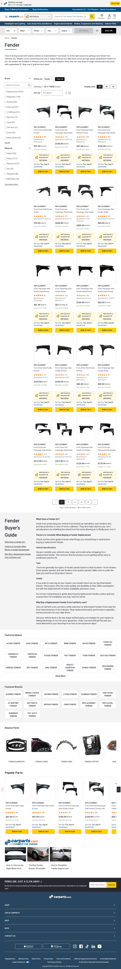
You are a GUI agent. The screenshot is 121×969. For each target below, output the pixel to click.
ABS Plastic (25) (13, 179)
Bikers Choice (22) (14, 138)
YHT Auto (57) (12, 127)
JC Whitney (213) (13, 112)
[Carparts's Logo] (16, 16)
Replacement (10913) (15, 92)
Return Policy (36, 959)
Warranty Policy (23, 959)
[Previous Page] (55, 502)
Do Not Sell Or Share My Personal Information (94, 962)
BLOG (7, 928)
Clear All (59, 79)
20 (100, 87)
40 (106, 87)
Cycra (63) (11, 122)
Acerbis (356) (12, 102)
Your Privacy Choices (54, 962)
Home (7, 38)
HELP (7, 920)
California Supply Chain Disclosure (85, 959)
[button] (60, 3)
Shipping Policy (10, 959)
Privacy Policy (48, 959)
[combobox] (52, 93)
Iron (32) (10, 169)
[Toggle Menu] (6, 16)
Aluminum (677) (13, 164)
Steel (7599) (11, 153)
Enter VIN (108, 31)
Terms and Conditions (63, 959)
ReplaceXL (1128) (13, 97)
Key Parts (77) (12, 117)
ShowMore (60, 676)
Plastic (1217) (12, 158)
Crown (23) (11, 133)
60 (113, 87)
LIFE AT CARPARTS (12, 913)
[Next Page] (95, 502)
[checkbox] (6, 92)
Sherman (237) (12, 107)
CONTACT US (10, 936)
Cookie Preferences (18, 962)
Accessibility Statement (108, 959)
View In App (115, 3)
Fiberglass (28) (12, 174)
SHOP (7, 905)
